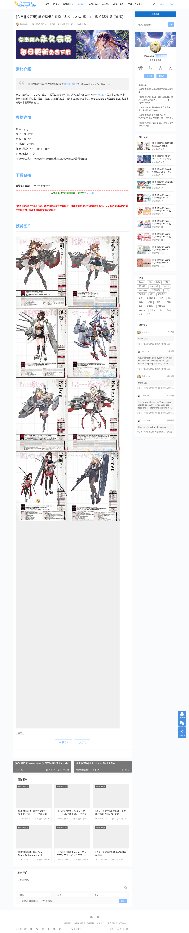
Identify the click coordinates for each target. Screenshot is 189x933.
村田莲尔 (168, 302)
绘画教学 (67, 4)
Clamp (141, 282)
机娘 (150, 302)
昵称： (22, 895)
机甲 (158, 302)
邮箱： (59, 895)
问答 (107, 4)
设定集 (80, 4)
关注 (150, 76)
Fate (158, 282)
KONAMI (142, 286)
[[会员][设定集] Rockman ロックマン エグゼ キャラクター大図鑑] (72, 837)
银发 (140, 314)
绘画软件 (93, 4)
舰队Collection (70, 83)
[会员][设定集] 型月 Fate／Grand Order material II (31, 853)
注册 (172, 4)
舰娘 (101, 94)
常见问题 (67, 923)
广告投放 (100, 923)
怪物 (161, 298)
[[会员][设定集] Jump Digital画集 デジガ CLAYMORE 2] (144, 247)
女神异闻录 (151, 298)
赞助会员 (119, 4)
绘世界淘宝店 (136, 4)
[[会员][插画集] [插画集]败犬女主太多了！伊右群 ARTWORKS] (144, 169)
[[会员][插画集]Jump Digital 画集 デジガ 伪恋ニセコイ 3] (144, 208)
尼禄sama (24, 24)
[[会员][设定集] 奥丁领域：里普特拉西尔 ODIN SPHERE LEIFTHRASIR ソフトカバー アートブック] (111, 796)
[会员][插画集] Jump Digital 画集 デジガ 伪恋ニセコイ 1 (162, 236)
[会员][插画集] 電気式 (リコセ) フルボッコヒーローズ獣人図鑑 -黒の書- (33, 813)
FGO (166, 282)
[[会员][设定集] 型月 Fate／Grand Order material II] (33, 837)
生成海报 (77, 929)
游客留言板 (78, 923)
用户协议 (111, 923)
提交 (123, 901)
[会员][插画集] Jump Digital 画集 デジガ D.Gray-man (161, 197)
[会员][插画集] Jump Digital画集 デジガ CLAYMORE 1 (161, 262)
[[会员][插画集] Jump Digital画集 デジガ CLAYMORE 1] (144, 260)
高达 (148, 314)
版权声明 (90, 923)
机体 (169, 298)
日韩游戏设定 (40, 24)
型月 (140, 298)
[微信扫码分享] (37, 929)
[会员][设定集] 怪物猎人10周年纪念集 (110, 853)
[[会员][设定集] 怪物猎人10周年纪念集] (111, 837)
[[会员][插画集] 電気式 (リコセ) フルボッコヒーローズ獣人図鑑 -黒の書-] (33, 796)
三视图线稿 (156, 290)
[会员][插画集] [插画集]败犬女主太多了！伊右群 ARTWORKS (162, 172)
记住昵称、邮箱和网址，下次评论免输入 (36, 901)
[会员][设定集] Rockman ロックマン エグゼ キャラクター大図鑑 (71, 854)
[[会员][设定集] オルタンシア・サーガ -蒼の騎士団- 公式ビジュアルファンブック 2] (72, 796)
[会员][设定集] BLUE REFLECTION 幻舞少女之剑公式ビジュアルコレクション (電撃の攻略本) (155, 100)
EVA (150, 282)
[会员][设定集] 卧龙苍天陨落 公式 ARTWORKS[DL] (163, 344)
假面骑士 (142, 294)
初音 (151, 294)
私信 (162, 76)
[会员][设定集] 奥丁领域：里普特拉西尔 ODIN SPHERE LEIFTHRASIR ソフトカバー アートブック (110, 813)
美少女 (152, 310)
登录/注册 (89, 193)
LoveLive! (154, 286)
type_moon (143, 290)
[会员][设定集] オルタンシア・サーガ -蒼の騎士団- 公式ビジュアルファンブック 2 (72, 813)
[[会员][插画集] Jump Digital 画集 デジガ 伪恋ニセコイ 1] (144, 234)
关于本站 (122, 923)
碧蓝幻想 (150, 306)
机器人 (141, 302)
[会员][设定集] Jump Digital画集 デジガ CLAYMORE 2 (161, 249)
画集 (55, 4)
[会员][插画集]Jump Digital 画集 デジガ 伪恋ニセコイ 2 (162, 223)
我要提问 (155, 14)
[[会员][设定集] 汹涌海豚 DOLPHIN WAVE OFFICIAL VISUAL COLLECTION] (144, 182)
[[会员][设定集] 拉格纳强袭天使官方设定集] (144, 143)
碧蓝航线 (161, 306)
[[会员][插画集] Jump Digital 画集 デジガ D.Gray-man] (144, 195)
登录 (162, 4)
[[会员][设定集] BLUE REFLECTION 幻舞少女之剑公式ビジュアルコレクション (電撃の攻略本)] (144, 156)
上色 (167, 290)
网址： (97, 895)
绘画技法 (142, 310)
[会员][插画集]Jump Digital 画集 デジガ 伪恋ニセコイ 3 (162, 210)
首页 (47, 4)
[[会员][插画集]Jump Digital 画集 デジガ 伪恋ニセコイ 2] (144, 221)
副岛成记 (161, 294)
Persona (166, 286)
